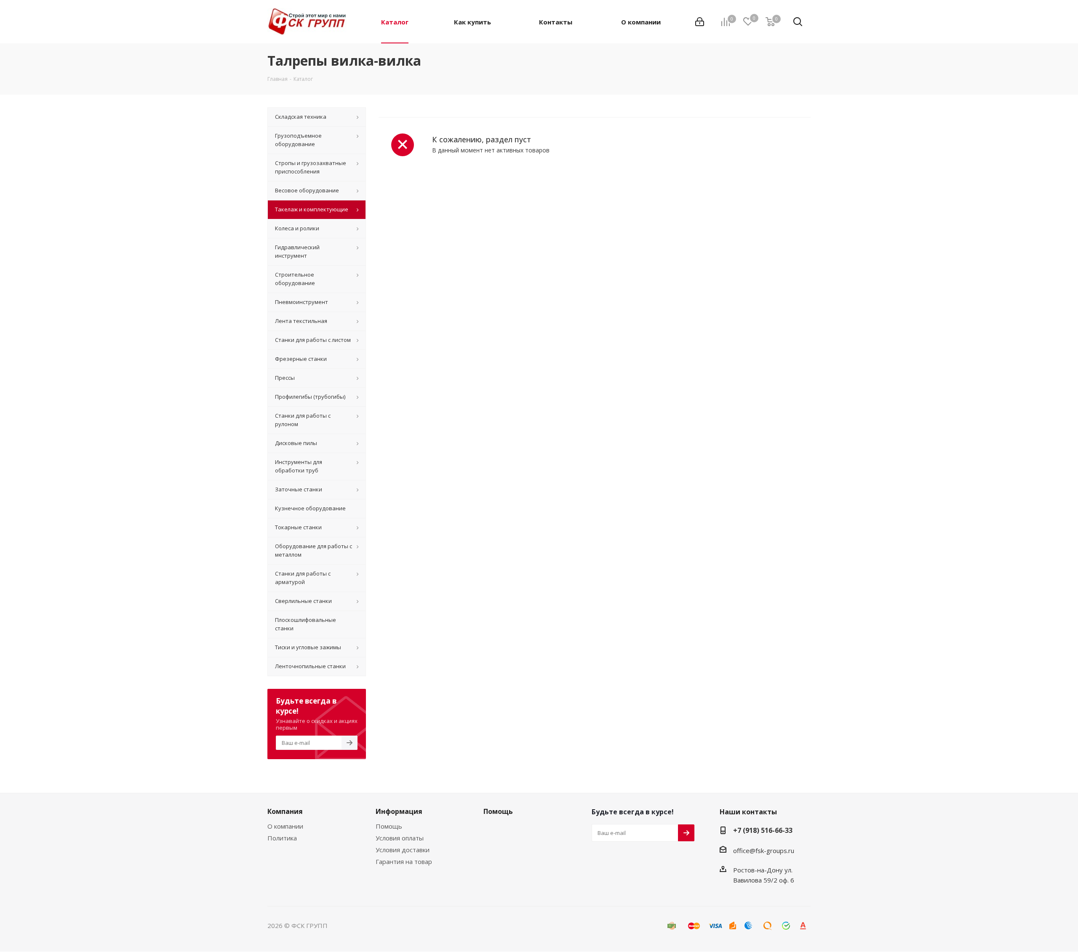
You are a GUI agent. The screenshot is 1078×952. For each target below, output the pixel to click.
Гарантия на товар (404, 861)
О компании (285, 826)
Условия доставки (403, 849)
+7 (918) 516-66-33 (762, 830)
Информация (399, 811)
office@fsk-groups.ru (763, 850)
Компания (285, 811)
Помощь (389, 826)
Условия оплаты (400, 838)
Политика (282, 838)
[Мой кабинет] (699, 22)
